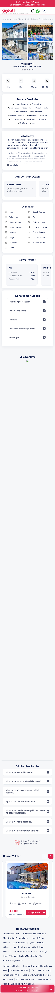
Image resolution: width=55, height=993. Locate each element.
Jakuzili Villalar (19, 942)
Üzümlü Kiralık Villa (40, 970)
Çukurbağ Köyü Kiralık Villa (23, 983)
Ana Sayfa (5, 19)
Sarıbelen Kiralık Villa (32, 974)
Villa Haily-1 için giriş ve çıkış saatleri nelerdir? (22, 791)
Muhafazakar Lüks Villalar (34, 933)
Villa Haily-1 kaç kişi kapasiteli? (20, 772)
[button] (44, 856)
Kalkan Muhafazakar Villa (30, 956)
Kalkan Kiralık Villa (11, 966)
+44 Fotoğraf (13, 57)
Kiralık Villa (17, 19)
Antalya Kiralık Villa (31, 19)
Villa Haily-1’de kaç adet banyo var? (22, 830)
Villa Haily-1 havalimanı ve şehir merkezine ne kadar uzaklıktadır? (25, 811)
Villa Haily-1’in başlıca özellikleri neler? (23, 781)
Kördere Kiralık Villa (25, 979)
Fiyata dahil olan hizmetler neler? (21, 801)
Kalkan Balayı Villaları (13, 960)
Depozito (13, 319)
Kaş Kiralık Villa (47, 19)
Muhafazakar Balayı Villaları (15, 938)
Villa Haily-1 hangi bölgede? (19, 821)
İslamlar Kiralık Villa (19, 970)
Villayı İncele (34, 912)
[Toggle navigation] (49, 11)
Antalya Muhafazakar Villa (25, 951)
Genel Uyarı (14, 337)
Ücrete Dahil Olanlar (17, 310)
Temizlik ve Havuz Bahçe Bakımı (22, 328)
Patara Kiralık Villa (11, 974)
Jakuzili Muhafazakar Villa (24, 947)
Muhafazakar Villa (11, 933)
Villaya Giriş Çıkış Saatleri (19, 302)
